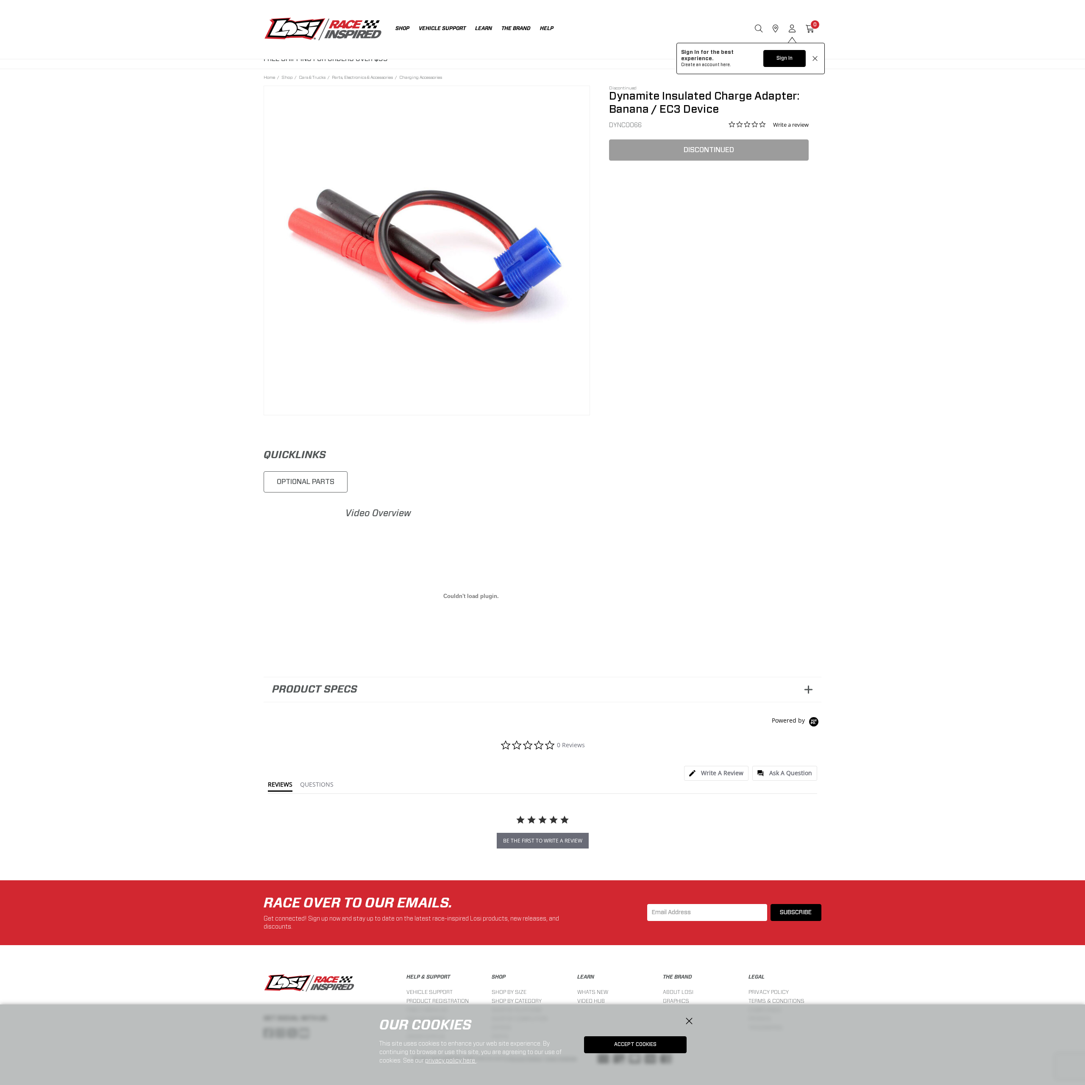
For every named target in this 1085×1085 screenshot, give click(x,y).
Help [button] (547, 28)
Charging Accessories (420, 77)
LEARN (585, 976)
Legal (756, 976)
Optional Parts (305, 481)
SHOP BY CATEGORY (517, 1001)
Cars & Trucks (312, 77)
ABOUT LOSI (678, 992)
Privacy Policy (768, 992)
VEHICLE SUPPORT (429, 992)
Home (269, 77)
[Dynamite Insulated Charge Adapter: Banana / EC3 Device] (427, 249)
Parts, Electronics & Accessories (362, 77)
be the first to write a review (542, 840)
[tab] (716, 773)
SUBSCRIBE (796, 912)
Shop (286, 77)
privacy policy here (450, 1060)
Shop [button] (402, 28)
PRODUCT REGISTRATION (437, 1001)
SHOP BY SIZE (509, 992)
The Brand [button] (516, 28)
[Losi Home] (323, 30)
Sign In (784, 58)
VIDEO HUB (591, 1001)
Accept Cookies (635, 1044)
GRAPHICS (676, 1001)
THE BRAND (677, 976)
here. (726, 65)
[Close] (689, 1021)
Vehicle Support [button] (442, 28)
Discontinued (709, 149)
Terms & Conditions (776, 1001)
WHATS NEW (592, 992)
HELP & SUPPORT (428, 976)
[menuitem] (407, 29)
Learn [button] (483, 28)
